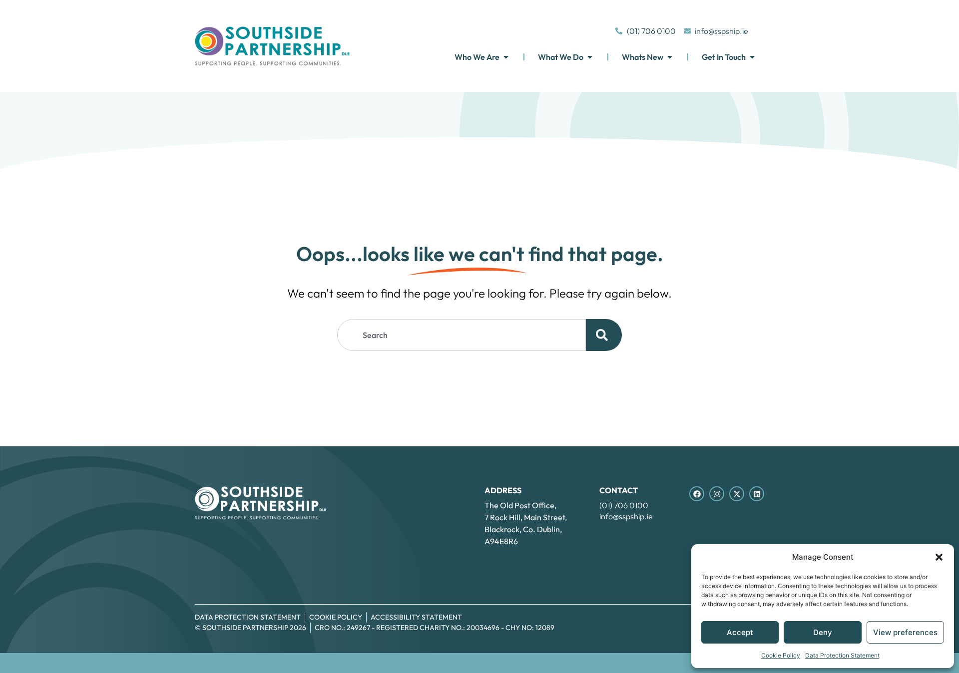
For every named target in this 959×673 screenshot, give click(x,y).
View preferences (905, 632)
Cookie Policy (780, 655)
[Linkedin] (756, 493)
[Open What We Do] (590, 57)
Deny (822, 632)
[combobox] (461, 335)
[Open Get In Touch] (752, 57)
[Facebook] (696, 493)
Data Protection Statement (842, 655)
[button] (939, 557)
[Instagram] (716, 493)
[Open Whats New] (670, 57)
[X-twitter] (736, 493)
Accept (740, 632)
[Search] (604, 335)
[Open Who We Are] (506, 57)
